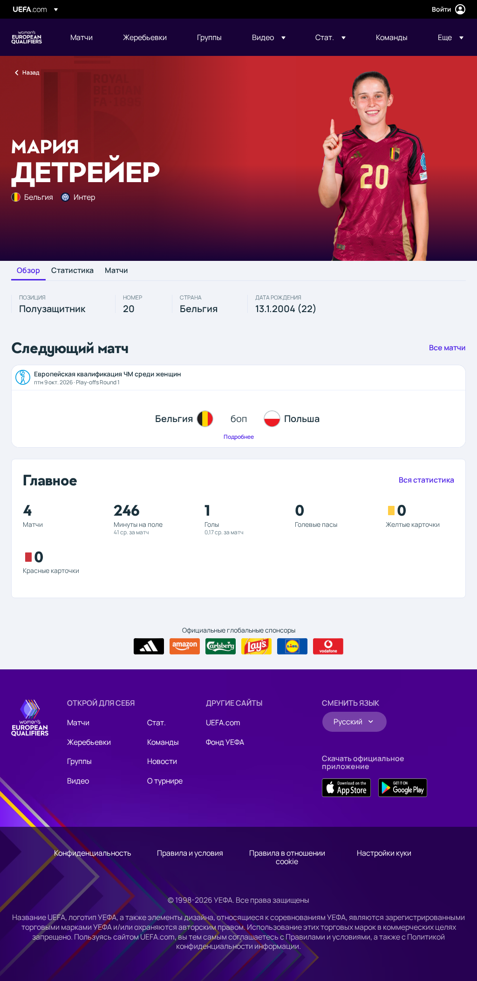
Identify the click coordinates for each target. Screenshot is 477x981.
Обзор (28, 270)
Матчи (116, 270)
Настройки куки (384, 853)
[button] (269, 37)
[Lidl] (292, 646)
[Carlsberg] (220, 646)
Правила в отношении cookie (287, 857)
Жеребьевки (89, 742)
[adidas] (149, 646)
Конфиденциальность (92, 853)
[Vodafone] (328, 646)
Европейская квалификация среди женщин (26, 37)
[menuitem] (85, 37)
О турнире (165, 781)
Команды (163, 742)
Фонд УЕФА (225, 742)
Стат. (156, 722)
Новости (162, 761)
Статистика (72, 270)
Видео (78, 781)
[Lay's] (256, 646)
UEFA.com (223, 722)
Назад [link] (30, 72)
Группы (79, 761)
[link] (81, 37)
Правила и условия (190, 853)
